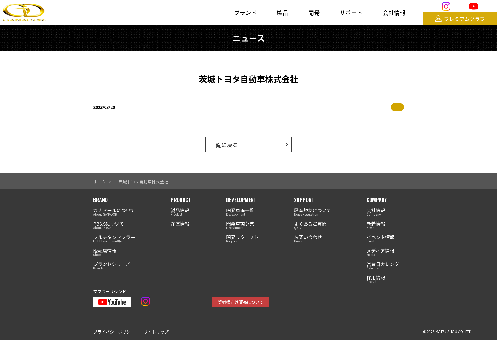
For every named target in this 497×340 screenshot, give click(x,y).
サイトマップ (156, 332)
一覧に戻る (224, 145)
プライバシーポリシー (114, 332)
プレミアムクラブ (464, 19)
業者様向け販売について (241, 302)
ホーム (99, 182)
